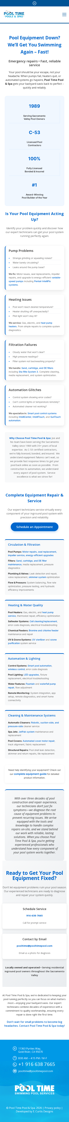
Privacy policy (53, 1108)
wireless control (16, 669)
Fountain (30, 683)
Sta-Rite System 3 (28, 371)
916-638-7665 (34, 915)
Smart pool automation (40, 665)
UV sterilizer (38, 639)
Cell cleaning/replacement (43, 621)
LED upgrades (31, 674)
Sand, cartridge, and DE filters (37, 368)
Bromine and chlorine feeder (43, 630)
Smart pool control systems (42, 413)
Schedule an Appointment (34, 527)
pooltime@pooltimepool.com (34, 945)
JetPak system (26, 731)
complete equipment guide (30, 773)
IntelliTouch (38, 416)
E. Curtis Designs (43, 1111)
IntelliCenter (25, 416)
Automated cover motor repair (39, 740)
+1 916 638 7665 (36, 1064)
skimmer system (37, 577)
